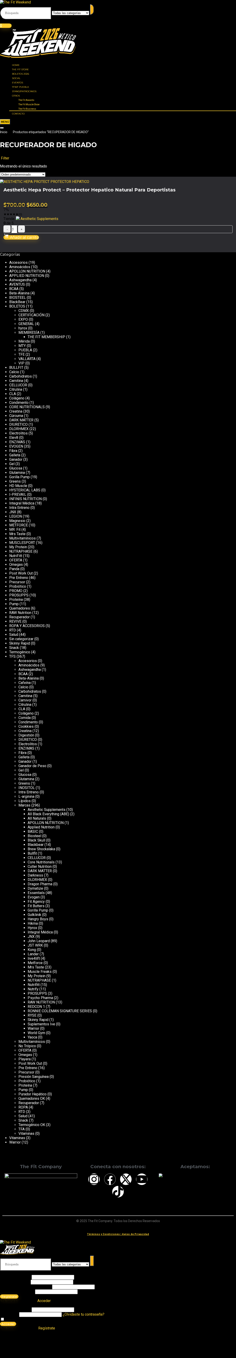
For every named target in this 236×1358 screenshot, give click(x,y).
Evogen (34, 897)
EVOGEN (16, 446)
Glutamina (17, 472)
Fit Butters (36, 906)
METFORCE (18, 525)
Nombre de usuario (15, 1277)
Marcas (24, 805)
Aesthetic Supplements (39, 219)
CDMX (23, 310)
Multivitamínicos (22, 538)
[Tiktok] (118, 1191)
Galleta (14, 455)
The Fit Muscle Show (29, 104)
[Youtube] (142, 1179)
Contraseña (25, 1287)
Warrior (33, 1028)
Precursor (17, 582)
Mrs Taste (17, 534)
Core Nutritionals (41, 862)
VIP (21, 363)
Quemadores (19, 608)
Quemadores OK (31, 1098)
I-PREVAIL (17, 494)
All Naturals (37, 818)
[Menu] (5, 121)
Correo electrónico (15, 1282)
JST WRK (35, 945)
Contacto (18, 113)
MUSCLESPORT (22, 542)
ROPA (23, 1107)
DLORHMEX (19, 429)
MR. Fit (15, 529)
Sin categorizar (21, 639)
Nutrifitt (34, 985)
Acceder (8, 1324)
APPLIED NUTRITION (26, 275)
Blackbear (36, 844)
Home (16, 65)
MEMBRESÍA (28, 332)
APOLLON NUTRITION (27, 271)
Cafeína (24, 682)
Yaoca (32, 1037)
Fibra (13, 451)
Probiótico (17, 586)
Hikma (33, 923)
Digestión (26, 735)
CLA (12, 394)
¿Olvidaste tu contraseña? (83, 1314)
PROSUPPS (19, 595)
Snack (14, 647)
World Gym (36, 1033)
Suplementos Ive (41, 1024)
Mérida (24, 341)
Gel (12, 464)
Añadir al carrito (24, 237)
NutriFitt (15, 556)
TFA (21, 1129)
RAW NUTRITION (41, 1002)
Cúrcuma (16, 416)
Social (16, 78)
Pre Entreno (18, 577)
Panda (14, 569)
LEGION (15, 516)
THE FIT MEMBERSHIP (46, 337)
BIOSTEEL (17, 297)
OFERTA (15, 560)
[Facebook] (110, 1179)
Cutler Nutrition (40, 866)
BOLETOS (17, 306)
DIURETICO (18, 424)
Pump (14, 604)
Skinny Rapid (19, 643)
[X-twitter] (126, 1179)
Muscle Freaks (40, 971)
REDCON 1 (36, 1006)
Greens (15, 481)
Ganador (15, 459)
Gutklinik (34, 914)
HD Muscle (18, 486)
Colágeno (16, 398)
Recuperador (19, 617)
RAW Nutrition (20, 612)
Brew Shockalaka (41, 849)
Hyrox (32, 928)
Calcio (14, 372)
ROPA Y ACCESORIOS (27, 626)
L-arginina (26, 796)
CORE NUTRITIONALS (27, 407)
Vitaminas (26, 1133)
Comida (24, 718)
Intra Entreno (19, 507)
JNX (12, 512)
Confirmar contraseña (17, 1291)
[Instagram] (94, 1179)
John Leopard (39, 941)
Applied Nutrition (41, 827)
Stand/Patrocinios (24, 91)
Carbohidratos (20, 376)
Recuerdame (15, 1319)
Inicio (3, 132)
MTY (22, 345)
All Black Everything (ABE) (48, 814)
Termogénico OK (31, 1125)
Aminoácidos (19, 267)
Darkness (35, 875)
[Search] (2, 128)
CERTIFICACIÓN (31, 315)
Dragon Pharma (40, 884)
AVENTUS (17, 284)
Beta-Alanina (19, 293)
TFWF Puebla (20, 86)
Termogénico (19, 652)
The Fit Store (20, 69)
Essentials (36, 893)
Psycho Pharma (40, 998)
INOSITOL (26, 788)
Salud (13, 634)
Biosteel (34, 836)
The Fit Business (27, 109)
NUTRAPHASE (20, 551)
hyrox (22, 328)
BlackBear (17, 302)
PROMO (15, 591)
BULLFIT (16, 367)
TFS (12, 656)
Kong (32, 949)
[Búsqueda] (92, 9)
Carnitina (16, 380)
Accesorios (18, 262)
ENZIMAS (17, 442)
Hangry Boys (38, 919)
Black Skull (36, 840)
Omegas (16, 564)
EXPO (23, 319)
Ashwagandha (20, 280)
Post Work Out (21, 573)
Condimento (19, 402)
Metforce (35, 963)
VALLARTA (26, 359)
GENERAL (26, 324)
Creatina (15, 411)
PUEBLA (25, 350)
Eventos (17, 82)
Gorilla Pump (19, 477)
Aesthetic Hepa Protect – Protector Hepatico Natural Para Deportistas (89, 190)
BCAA (13, 289)
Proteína (16, 599)
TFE (21, 354)
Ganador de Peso (32, 766)
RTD (12, 630)
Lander (33, 954)
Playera (24, 1059)
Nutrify (33, 989)
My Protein (18, 547)
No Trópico (27, 1046)
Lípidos (24, 801)
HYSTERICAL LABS (24, 490)
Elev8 (13, 437)
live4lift (34, 958)
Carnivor (25, 700)
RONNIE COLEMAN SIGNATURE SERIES (60, 1011)
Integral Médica (21, 503)
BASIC (33, 831)
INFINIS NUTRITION (25, 499)
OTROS (16, 95)
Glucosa (15, 468)
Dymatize (35, 888)
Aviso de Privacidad (135, 1234)
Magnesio (17, 521)
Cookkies (26, 726)
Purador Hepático (32, 1094)
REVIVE (15, 621)
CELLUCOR (18, 385)
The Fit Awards (26, 100)
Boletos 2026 (20, 73)
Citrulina (15, 389)
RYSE (32, 1015)
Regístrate (9, 1296)
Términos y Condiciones (103, 1234)
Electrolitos (18, 433)
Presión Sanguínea (33, 1076)
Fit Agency (36, 901)
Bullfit (32, 853)
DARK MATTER (21, 420)
